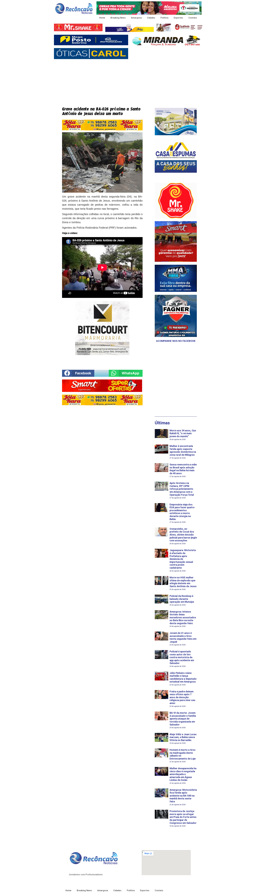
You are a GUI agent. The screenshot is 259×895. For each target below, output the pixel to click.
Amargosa (136, 17)
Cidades (151, 17)
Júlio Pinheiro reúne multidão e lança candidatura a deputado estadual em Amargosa (183, 677)
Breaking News (118, 17)
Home (102, 17)
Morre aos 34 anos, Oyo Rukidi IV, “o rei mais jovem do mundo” (183, 433)
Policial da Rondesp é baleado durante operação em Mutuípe (182, 599)
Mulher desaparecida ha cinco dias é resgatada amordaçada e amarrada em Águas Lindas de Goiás (183, 774)
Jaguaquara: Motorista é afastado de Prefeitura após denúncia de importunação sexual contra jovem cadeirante (183, 559)
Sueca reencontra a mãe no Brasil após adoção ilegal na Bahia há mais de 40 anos (183, 469)
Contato (192, 17)
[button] (78, 373)
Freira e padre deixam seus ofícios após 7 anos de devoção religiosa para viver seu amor (182, 697)
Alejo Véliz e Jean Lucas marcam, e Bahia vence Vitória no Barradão (183, 737)
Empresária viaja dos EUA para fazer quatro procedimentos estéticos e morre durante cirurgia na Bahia (182, 512)
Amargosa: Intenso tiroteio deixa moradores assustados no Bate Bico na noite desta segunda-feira (183, 617)
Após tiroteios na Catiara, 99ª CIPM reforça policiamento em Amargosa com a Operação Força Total (182, 489)
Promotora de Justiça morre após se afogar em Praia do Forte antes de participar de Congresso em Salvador (183, 817)
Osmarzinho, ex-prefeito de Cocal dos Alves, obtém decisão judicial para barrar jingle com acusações (183, 534)
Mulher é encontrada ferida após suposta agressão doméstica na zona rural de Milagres (183, 450)
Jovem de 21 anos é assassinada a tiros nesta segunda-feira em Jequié (183, 637)
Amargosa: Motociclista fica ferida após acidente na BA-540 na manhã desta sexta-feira (183, 795)
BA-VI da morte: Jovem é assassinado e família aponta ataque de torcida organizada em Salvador (183, 718)
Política (164, 17)
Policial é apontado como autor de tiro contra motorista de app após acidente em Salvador (182, 657)
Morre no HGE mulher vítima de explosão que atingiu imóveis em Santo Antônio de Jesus (183, 582)
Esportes (178, 17)
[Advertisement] (129, 81)
